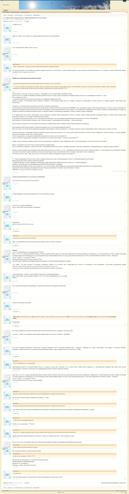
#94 (125, 382)
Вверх (124, 490)
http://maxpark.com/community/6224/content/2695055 (25, 180)
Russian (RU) (6, 490)
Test (3, 490)
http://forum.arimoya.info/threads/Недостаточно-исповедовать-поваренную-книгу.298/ (34, 266)
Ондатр (7, 38)
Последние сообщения (15, 12)
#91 (125, 337)
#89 (125, 309)
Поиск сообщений (6, 12)
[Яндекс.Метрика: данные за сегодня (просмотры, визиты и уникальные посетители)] (61, 492)
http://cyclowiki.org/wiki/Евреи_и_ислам (32, 169)
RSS (126, 490)
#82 (125, 200)
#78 (125, 54)
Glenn (7, 67)
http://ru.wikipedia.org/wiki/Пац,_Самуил (22, 224)
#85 (125, 243)
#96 (125, 411)
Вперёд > (27, 21)
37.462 (10, 199)
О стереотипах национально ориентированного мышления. (25, 18)
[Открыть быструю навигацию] (125, 15)
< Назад (10, 21)
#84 (125, 229)
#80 (125, 172)
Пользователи (11, 10)
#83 (125, 212)
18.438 (10, 30)
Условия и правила (124, 492)
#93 (125, 370)
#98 (125, 437)
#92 (125, 354)
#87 (125, 281)
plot (7, 27)
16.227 (10, 58)
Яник (7, 277)
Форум (5, 10)
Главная (121, 490)
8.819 (10, 70)
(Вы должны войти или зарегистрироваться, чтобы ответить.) (113, 482)
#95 (125, 399)
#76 (125, 31)
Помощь (117, 490)
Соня (24, 19)
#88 (125, 292)
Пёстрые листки (11, 19)
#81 (125, 183)
